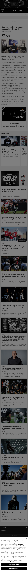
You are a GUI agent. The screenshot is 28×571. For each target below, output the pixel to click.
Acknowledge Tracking (14, 568)
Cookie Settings (13, 561)
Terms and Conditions (6, 543)
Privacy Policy (20, 544)
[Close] (26, 538)
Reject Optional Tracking (14, 564)
